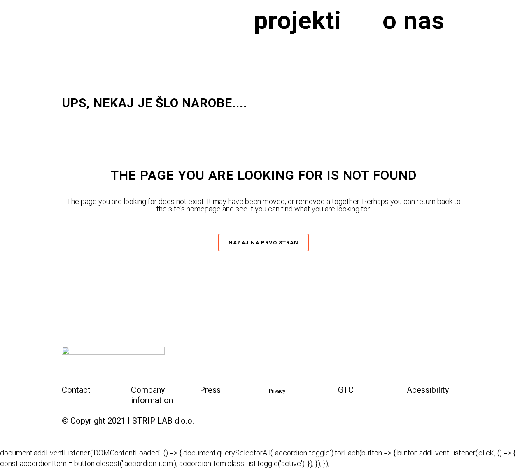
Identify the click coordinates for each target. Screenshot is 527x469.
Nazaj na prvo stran (263, 242)
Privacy (277, 391)
